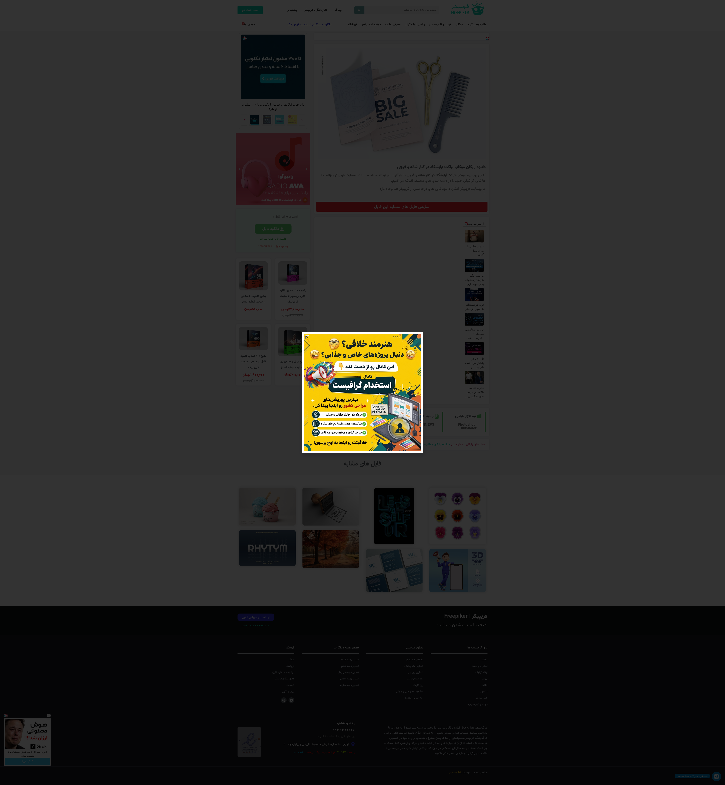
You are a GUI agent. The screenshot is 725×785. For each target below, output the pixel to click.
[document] (362, 392)
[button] (307, 337)
